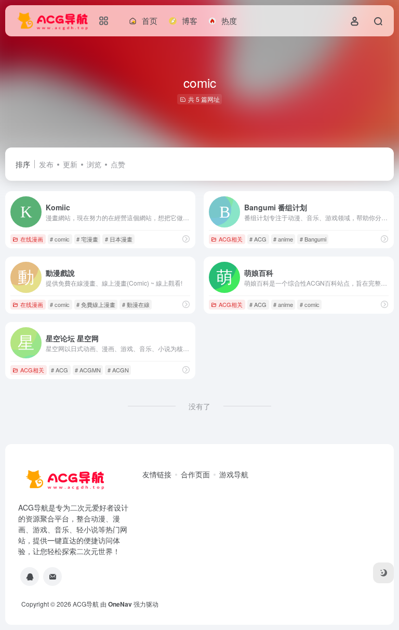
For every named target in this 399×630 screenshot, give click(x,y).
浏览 (94, 164)
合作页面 (195, 474)
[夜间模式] (383, 572)
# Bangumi (313, 239)
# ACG (258, 239)
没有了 (199, 406)
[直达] (186, 239)
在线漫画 (31, 239)
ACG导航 (86, 603)
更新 (70, 164)
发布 (46, 164)
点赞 (118, 164)
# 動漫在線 (136, 304)
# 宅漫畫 (87, 239)
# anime (283, 239)
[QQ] (29, 576)
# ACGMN (88, 370)
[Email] (52, 576)
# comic (60, 239)
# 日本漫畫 (118, 239)
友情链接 (156, 474)
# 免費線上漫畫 (95, 304)
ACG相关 (231, 239)
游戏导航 (233, 474)
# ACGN (118, 370)
